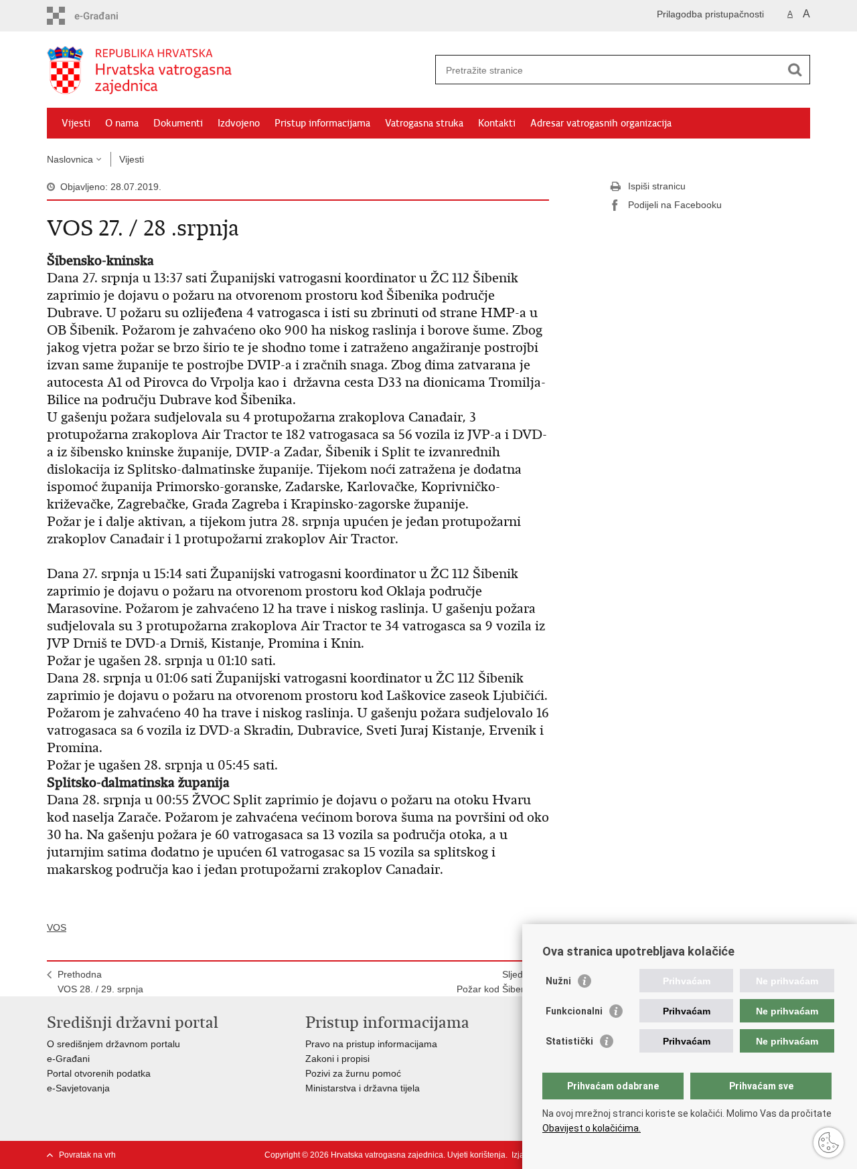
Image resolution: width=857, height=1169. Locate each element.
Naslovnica (70, 159)
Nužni (558, 981)
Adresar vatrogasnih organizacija (601, 123)
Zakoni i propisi (337, 1058)
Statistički (569, 1041)
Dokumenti (178, 123)
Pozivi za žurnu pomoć (353, 1073)
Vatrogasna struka (424, 123)
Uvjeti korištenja (476, 1155)
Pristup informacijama (322, 123)
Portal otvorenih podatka (99, 1073)
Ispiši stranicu (657, 186)
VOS (56, 927)
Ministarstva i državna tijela (362, 1088)
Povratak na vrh (87, 1155)
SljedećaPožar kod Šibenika (497, 981)
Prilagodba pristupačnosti (710, 14)
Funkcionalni (574, 1011)
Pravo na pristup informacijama (371, 1044)
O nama (122, 123)
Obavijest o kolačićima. (591, 1128)
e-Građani (68, 1058)
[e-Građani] (104, 16)
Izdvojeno (239, 123)
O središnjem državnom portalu (113, 1044)
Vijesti (76, 123)
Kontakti (497, 123)
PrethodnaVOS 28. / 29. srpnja (100, 981)
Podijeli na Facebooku (675, 204)
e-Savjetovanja (78, 1088)
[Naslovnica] (237, 70)
